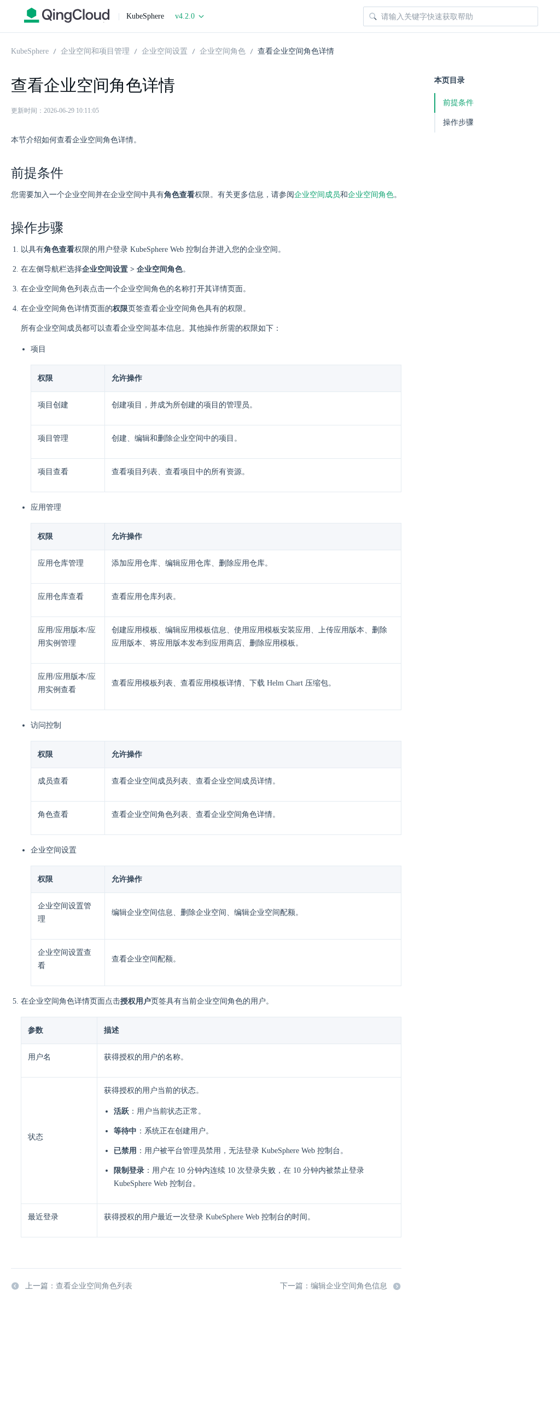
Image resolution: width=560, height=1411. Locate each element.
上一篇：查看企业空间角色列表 (78, 1286)
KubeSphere (30, 50)
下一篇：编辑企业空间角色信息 (333, 1286)
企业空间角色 (223, 50)
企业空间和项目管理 (95, 50)
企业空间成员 (317, 195)
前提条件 (458, 103)
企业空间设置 (165, 50)
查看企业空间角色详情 (296, 50)
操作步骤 (458, 122)
